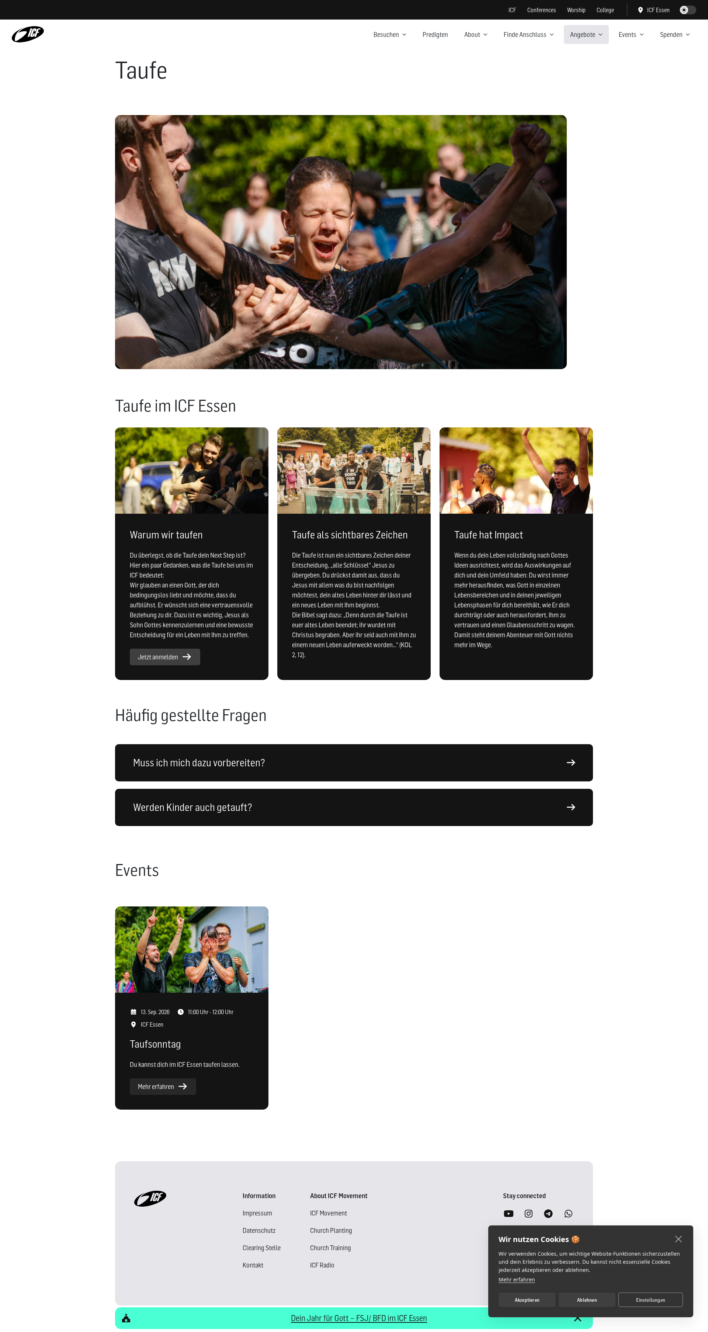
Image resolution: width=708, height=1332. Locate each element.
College (605, 10)
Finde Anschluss (525, 34)
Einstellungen (650, 1300)
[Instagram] (528, 1214)
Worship (576, 10)
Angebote (582, 34)
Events (627, 34)
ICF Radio (322, 1265)
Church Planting (331, 1230)
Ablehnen (587, 1300)
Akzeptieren (527, 1300)
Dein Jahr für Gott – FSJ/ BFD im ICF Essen (359, 1318)
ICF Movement (328, 1213)
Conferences (541, 10)
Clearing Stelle (262, 1248)
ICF (512, 10)
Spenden (671, 34)
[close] (678, 1239)
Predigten (435, 34)
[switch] (688, 10)
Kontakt (253, 1265)
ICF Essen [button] (658, 10)
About (472, 34)
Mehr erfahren (517, 1279)
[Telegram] (548, 1214)
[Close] (577, 1318)
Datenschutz (259, 1230)
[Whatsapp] (568, 1214)
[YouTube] (508, 1214)
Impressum (257, 1213)
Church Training (330, 1248)
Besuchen (386, 34)
